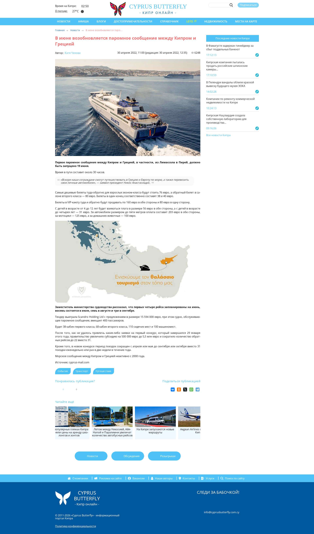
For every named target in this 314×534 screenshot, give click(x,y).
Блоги (101, 21)
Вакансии (138, 478)
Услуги (210, 478)
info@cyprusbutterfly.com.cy (221, 512)
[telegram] (245, 12)
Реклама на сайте (110, 478)
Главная (60, 30)
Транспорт (82, 371)
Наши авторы (164, 478)
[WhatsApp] (191, 389)
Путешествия (103, 371)
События (63, 371)
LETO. (190, 21)
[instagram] (233, 12)
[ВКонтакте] (172, 389)
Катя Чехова (72, 53)
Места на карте (246, 21)
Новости (63, 21)
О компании (80, 478)
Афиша (83, 21)
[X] (185, 389)
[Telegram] (197, 389)
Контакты (189, 478)
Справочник (169, 21)
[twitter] (239, 12)
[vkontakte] (251, 12)
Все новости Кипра (218, 135)
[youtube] (257, 12)
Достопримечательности (133, 21)
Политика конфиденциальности (75, 526)
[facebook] (227, 12)
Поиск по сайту (234, 478)
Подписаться (248, 5)
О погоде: (61, 11)
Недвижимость (215, 21)
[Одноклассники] (179, 389)
